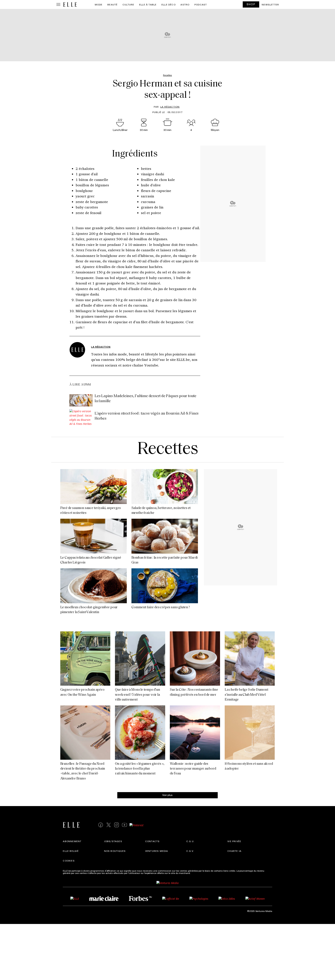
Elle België (71, 851)
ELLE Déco (168, 4)
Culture (128, 4)
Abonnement (72, 841)
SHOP (251, 4)
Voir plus (167, 795)
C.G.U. (190, 841)
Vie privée (234, 841)
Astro (184, 4)
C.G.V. (190, 851)
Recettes (167, 449)
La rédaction (170, 106)
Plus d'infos (197, 873)
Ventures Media (156, 851)
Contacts (152, 841)
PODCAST (200, 4)
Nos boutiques (115, 851)
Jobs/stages (113, 841)
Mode (99, 4)
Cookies (68, 860)
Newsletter (270, 4)
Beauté (112, 4)
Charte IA (234, 851)
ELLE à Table (147, 4)
